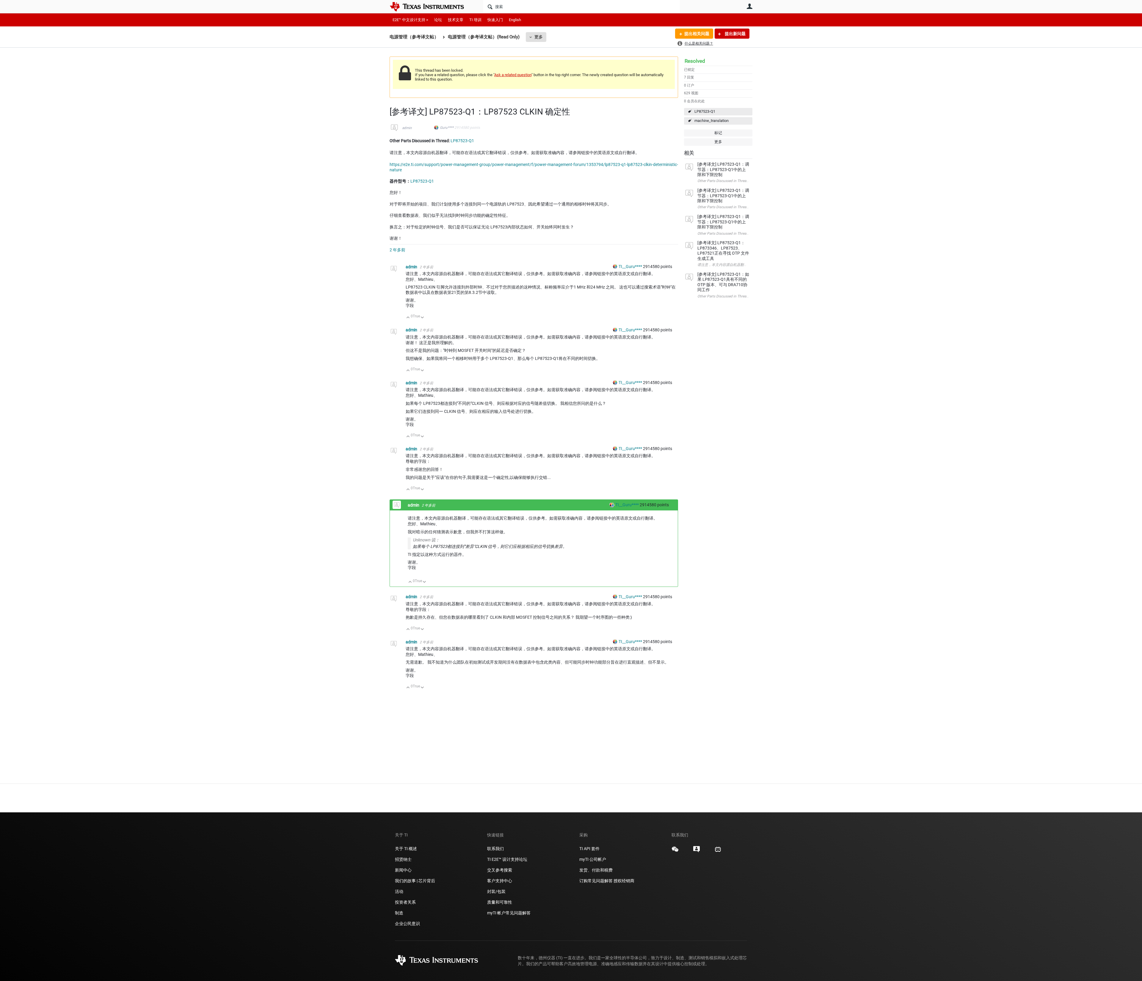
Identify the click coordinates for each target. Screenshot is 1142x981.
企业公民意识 (407, 923)
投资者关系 (405, 902)
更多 (538, 37)
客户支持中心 (499, 880)
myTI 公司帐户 (592, 859)
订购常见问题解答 (596, 880)
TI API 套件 (589, 848)
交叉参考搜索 (499, 870)
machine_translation (711, 120)
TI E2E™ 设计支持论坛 (507, 859)
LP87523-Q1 (704, 111)
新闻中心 (403, 870)
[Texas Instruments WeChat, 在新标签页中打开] (675, 851)
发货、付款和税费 (596, 870)
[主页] (431, 6)
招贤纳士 (403, 859)
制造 (399, 913)
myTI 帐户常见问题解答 (509, 913)
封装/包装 (496, 891)
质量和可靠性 (500, 902)
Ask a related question (512, 75)
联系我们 (495, 848)
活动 (399, 891)
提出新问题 (735, 33)
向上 (408, 317)
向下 (422, 317)
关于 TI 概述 (406, 848)
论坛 (438, 20)
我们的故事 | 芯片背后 (415, 880)
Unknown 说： (426, 539)
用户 (749, 6)
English (515, 20)
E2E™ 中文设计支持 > (410, 20)
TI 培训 (475, 20)
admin (407, 128)
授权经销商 (624, 880)
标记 (718, 133)
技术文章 (455, 20)
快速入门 (495, 20)
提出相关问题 (696, 33)
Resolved (695, 61)
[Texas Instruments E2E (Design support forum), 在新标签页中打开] (696, 851)
